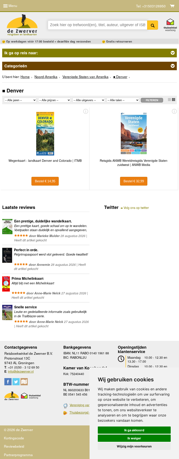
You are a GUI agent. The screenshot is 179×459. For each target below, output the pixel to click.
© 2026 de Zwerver (18, 429)
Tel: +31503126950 (151, 6)
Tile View (173, 99)
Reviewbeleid (14, 446)
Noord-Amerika (45, 76)
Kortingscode (14, 437)
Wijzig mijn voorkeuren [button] (134, 446)
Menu (12, 5)
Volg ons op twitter (136, 207)
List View (169, 99)
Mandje (172, 5)
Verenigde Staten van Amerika (85, 76)
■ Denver (120, 76)
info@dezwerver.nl (21, 371)
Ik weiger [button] (134, 438)
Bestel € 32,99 (134, 181)
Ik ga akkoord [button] (134, 430)
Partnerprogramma (18, 454)
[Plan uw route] (24, 381)
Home (25, 76)
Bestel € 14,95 (45, 181)
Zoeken (152, 25)
